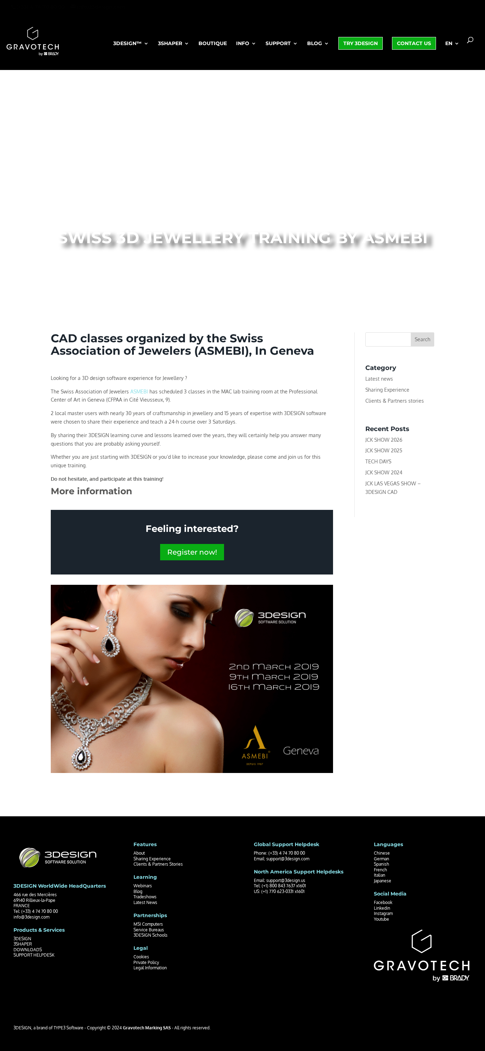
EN (448, 44)
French (380, 869)
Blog (314, 44)
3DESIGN (22, 938)
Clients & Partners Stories (158, 864)
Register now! (192, 552)
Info (242, 44)
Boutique (212, 44)
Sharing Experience (387, 390)
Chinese (382, 853)
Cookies (141, 956)
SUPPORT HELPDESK (33, 955)
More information (91, 491)
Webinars (142, 885)
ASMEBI (139, 391)
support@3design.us (285, 880)
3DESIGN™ (127, 44)
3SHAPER (22, 944)
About (139, 853)
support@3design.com (287, 858)
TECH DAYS (378, 461)
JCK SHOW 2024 (383, 472)
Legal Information (150, 967)
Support (278, 44)
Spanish (381, 864)
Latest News (145, 902)
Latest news (379, 379)
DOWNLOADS (27, 949)
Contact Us (414, 43)
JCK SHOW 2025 (383, 450)
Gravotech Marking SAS (147, 1027)
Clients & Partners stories (394, 401)
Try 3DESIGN (360, 43)
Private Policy (146, 962)
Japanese (382, 880)
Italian (379, 875)
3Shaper (170, 44)
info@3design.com (31, 917)
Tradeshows (145, 896)
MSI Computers (148, 924)
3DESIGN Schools (150, 935)
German (381, 858)
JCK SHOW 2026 (383, 440)
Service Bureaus (148, 929)
